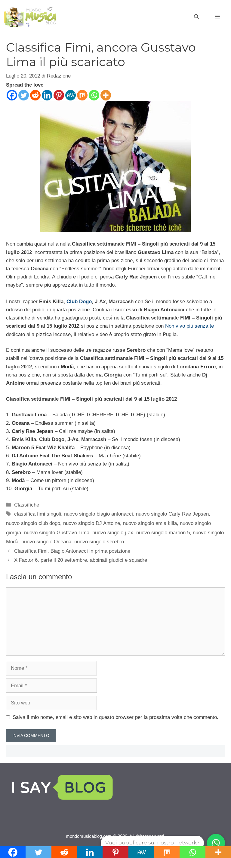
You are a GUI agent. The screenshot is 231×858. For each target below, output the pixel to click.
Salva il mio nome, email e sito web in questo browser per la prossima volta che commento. (115, 717)
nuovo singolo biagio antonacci (98, 514)
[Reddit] (35, 95)
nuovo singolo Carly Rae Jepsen (172, 514)
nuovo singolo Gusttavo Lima (56, 532)
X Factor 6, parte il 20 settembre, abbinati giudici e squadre (80, 560)
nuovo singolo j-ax (112, 532)
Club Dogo (79, 301)
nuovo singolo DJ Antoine (91, 523)
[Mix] (82, 95)
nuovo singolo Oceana (46, 542)
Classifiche (26, 505)
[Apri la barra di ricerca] (196, 16)
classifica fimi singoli (37, 514)
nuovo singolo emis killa (150, 523)
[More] (105, 95)
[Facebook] (12, 95)
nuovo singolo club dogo (33, 523)
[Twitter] (23, 95)
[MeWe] (70, 95)
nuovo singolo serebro (99, 542)
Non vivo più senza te (189, 326)
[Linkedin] (47, 95)
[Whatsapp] (94, 95)
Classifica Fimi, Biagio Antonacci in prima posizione (72, 551)
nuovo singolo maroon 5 (163, 532)
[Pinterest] (59, 95)
